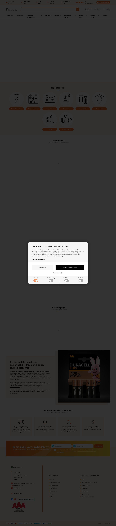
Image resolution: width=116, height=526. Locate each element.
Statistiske (80, 278)
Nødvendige (36, 278)
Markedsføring (51, 278)
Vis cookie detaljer (58, 273)
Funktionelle (66, 278)
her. (62, 256)
